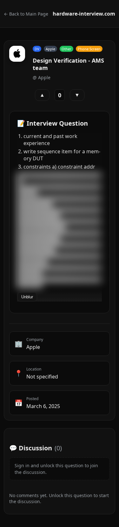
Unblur (27, 297)
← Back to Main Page (26, 14)
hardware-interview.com (84, 13)
